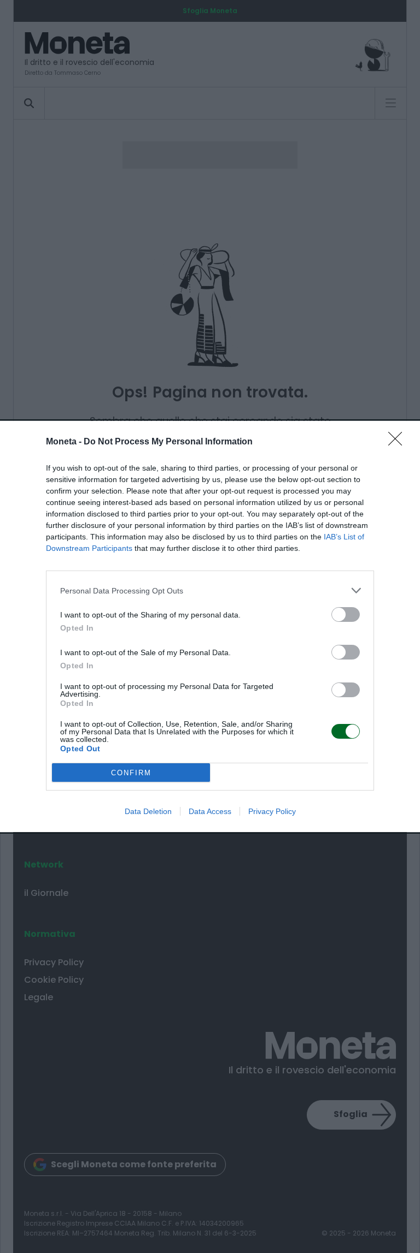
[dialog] (210, 626)
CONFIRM (131, 773)
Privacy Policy (272, 811)
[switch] (345, 614)
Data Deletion (148, 811)
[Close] (398, 442)
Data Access (210, 811)
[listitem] (210, 590)
